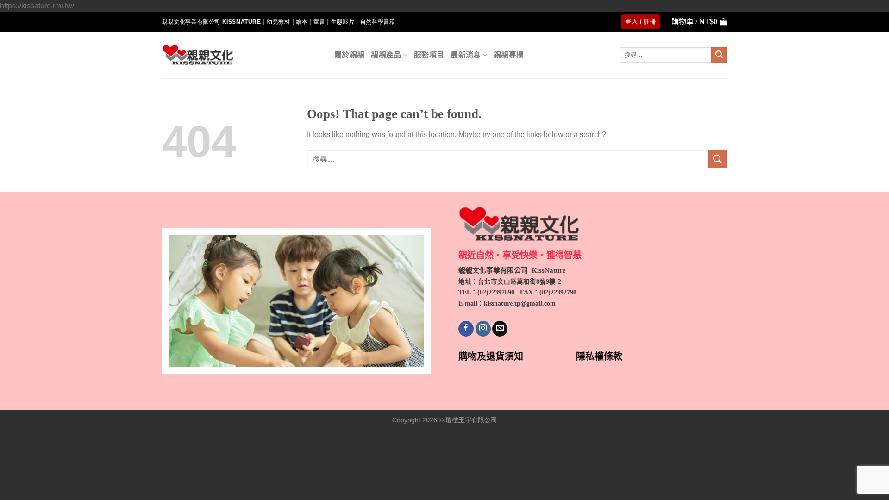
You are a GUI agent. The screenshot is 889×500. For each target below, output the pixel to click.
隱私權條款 (599, 356)
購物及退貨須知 (490, 356)
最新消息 (466, 55)
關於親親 (349, 55)
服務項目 (429, 55)
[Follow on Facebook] (466, 329)
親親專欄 (509, 55)
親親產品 (386, 55)
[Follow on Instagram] (483, 329)
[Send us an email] (499, 329)
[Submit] (719, 55)
